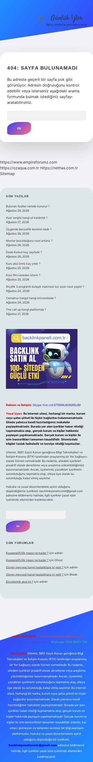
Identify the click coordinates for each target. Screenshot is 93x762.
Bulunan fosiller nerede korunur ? (28, 206)
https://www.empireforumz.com (28, 162)
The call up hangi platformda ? (26, 309)
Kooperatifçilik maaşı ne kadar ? (27, 553)
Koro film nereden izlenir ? (23, 275)
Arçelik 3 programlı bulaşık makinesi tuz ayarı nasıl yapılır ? (45, 286)
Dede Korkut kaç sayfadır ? (24, 252)
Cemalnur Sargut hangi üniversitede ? (31, 298)
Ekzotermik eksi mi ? (19, 581)
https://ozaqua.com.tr (19, 167)
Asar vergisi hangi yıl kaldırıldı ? (26, 217)
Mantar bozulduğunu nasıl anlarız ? (29, 240)
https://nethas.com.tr (59, 167)
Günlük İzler (67, 18)
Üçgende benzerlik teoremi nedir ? (29, 229)
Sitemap (7, 173)
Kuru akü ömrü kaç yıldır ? (23, 263)
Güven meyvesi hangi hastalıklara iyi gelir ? (34, 567)
